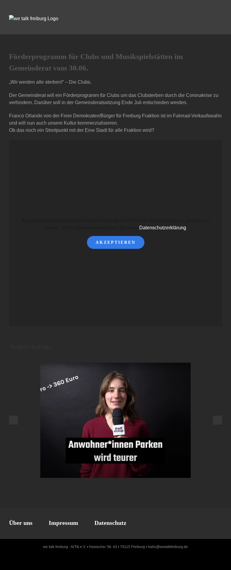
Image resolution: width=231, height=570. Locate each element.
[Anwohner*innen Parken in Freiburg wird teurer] (115, 420)
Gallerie (121, 420)
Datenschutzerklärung (162, 227)
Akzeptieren (116, 242)
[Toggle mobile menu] (219, 18)
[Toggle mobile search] (208, 18)
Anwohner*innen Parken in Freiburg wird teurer (110, 420)
